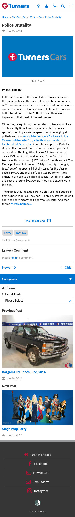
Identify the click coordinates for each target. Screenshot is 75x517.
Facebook (41, 463)
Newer (7, 267)
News (7, 232)
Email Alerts (41, 481)
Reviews (21, 232)
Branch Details (41, 454)
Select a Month (11, 294)
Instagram (41, 490)
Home (5, 17)
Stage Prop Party (14, 428)
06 (40, 17)
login (14, 257)
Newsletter (41, 472)
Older (68, 267)
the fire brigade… (21, 203)
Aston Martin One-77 (36, 136)
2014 (32, 17)
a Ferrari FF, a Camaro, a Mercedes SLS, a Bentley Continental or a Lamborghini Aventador (35, 140)
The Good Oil (19, 17)
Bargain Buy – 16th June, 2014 (24, 372)
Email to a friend (34, 220)
